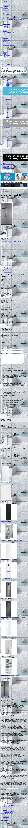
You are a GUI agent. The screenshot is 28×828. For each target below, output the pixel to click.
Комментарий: (4, 353)
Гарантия (5, 2)
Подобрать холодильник (8, 32)
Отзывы (5, 7)
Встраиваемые (6, 28)
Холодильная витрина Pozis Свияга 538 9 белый (11, 540)
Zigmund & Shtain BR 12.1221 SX (8, 482)
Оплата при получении (5, 251)
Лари (4, 39)
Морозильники (6, 14)
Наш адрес (5, 6)
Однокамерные (6, 27)
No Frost (5, 25)
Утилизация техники (7, 813)
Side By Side (6, 29)
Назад (4, 21)
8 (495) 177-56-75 (6, 64)
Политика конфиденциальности (10, 814)
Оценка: (3, 364)
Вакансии (5, 818)
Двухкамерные (6, 26)
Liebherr (5, 52)
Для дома (5, 54)
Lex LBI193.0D (4, 636)
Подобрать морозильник (8, 45)
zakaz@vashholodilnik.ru (6, 823)
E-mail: (2, 350)
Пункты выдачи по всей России (10, 805)
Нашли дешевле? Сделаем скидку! (8, 265)
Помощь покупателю (8, 812)
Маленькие (5, 38)
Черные (5, 31)
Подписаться (3, 789)
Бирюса (5, 42)
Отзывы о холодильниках (9, 811)
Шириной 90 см (21, 241)
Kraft (4, 246)
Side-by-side (6, 242)
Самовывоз (5, 9)
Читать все (3, 701)
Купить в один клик (5, 264)
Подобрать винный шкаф (8, 57)
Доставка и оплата (7, 3)
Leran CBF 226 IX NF (5, 521)
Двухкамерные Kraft (13, 242)
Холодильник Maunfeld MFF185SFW (9, 559)
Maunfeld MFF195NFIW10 (6, 578)
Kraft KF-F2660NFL (5, 697)
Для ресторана (6, 53)
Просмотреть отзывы (5, 257)
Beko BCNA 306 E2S (5, 675)
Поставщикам (6, 817)
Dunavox (5, 50)
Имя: (2, 348)
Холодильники (6, 12)
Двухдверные (4, 241)
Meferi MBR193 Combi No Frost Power (9, 655)
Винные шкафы (6, 16)
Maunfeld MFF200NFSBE (6, 617)
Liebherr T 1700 (4, 501)
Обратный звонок (4, 75)
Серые (2, 242)
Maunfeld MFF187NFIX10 (6, 598)
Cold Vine (5, 56)
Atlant (4, 43)
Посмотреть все (6, 24)
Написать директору (4, 826)
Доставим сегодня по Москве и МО (8, 252)
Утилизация (5, 8)
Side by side (8, 85)
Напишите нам (6, 5)
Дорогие (9, 241)
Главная (5, 1)
